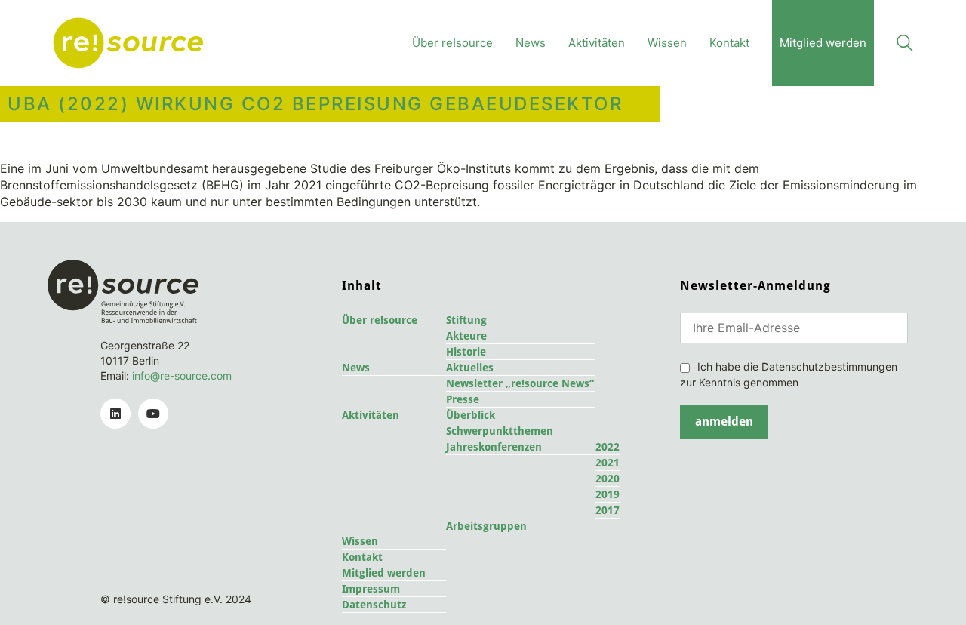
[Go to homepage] (128, 43)
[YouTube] (153, 414)
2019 (607, 494)
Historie (466, 352)
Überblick (470, 415)
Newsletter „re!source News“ (520, 383)
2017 (607, 510)
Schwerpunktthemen (499, 431)
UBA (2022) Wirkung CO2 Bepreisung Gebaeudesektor (315, 104)
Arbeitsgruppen (486, 526)
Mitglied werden (384, 573)
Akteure (466, 336)
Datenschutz (374, 605)
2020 (607, 479)
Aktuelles (470, 368)
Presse (462, 399)
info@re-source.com (182, 375)
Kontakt (362, 557)
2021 (607, 463)
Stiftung (466, 320)
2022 (607, 447)
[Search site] (905, 45)
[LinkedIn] (115, 414)
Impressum (371, 589)
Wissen (360, 541)
